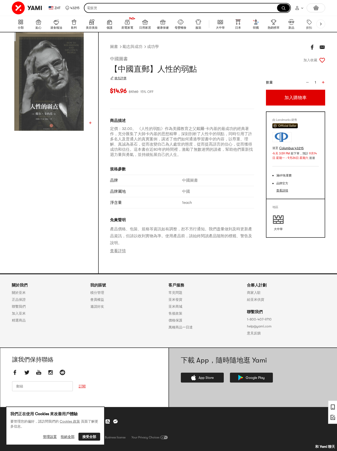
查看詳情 (118, 251)
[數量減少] (307, 82)
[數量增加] (323, 82)
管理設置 (50, 437)
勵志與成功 (132, 46)
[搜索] (283, 8)
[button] (72, 8)
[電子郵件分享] (322, 47)
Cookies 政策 (70, 421)
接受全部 (89, 437)
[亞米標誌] (27, 7)
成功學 (153, 46)
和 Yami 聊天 (325, 447)
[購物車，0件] (316, 7)
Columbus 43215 (291, 148)
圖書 (114, 46)
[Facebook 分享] (312, 47)
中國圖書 (119, 58)
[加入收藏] (322, 60)
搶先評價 (120, 78)
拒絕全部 (68, 437)
